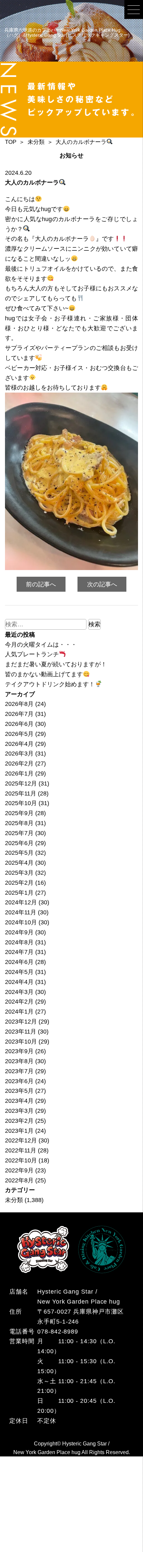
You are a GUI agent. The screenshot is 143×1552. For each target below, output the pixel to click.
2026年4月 (19, 743)
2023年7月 (19, 1071)
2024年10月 (21, 922)
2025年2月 (19, 882)
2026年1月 (19, 773)
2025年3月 (19, 872)
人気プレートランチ (32, 654)
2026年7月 (19, 713)
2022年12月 (21, 1140)
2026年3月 (19, 753)
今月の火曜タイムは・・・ (41, 644)
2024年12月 (21, 902)
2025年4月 (19, 862)
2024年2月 (19, 1001)
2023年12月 (21, 1021)
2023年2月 (19, 1120)
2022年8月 (19, 1180)
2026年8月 (19, 703)
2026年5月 (19, 733)
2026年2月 (19, 763)
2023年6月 (19, 1081)
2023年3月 (19, 1110)
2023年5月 (19, 1090)
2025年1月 (19, 892)
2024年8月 (19, 942)
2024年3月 (19, 991)
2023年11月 (20, 1031)
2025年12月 (21, 783)
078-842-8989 (57, 1331)
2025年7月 (19, 832)
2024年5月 (19, 971)
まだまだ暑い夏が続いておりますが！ (56, 664)
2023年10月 (21, 1041)
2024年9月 (19, 932)
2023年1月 (19, 1130)
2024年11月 (20, 912)
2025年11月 (20, 793)
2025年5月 (19, 852)
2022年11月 (20, 1150)
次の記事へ (102, 584)
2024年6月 (19, 961)
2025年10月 (21, 802)
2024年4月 (19, 981)
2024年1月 (19, 1011)
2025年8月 (19, 822)
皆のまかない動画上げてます (44, 674)
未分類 (14, 1199)
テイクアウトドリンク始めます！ (50, 684)
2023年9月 (19, 1051)
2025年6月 (19, 842)
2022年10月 (21, 1160)
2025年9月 (19, 812)
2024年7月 (19, 951)
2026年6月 (19, 723)
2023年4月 (19, 1100)
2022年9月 (19, 1170)
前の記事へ (41, 584)
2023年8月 (19, 1061)
